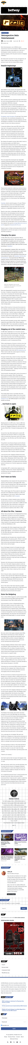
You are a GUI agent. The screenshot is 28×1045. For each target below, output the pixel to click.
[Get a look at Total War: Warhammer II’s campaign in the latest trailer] (21, 851)
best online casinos (20, 917)
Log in (3, 964)
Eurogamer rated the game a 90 (8, 116)
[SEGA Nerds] (3, 3)
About (22, 1036)
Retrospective (5, 32)
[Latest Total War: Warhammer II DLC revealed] (7, 837)
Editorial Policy (14, 1038)
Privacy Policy (11, 1036)
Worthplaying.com (21, 350)
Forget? (24, 1021)
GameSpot (9, 246)
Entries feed (5, 967)
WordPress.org (5, 972)
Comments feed (6, 970)
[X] (15, 825)
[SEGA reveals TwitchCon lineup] (21, 837)
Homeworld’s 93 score (15, 224)
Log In (14, 1028)
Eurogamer (17, 496)
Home (5, 1036)
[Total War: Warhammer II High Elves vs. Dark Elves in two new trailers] (7, 851)
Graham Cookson (6, 41)
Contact (18, 1036)
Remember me (5, 1025)
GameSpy (3, 203)
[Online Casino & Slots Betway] (14, 10)
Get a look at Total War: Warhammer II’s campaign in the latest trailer (20, 858)
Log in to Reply (11, 894)
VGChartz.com (4, 398)
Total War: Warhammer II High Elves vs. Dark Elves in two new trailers (7, 858)
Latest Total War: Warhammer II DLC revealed (5, 843)
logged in (8, 903)
